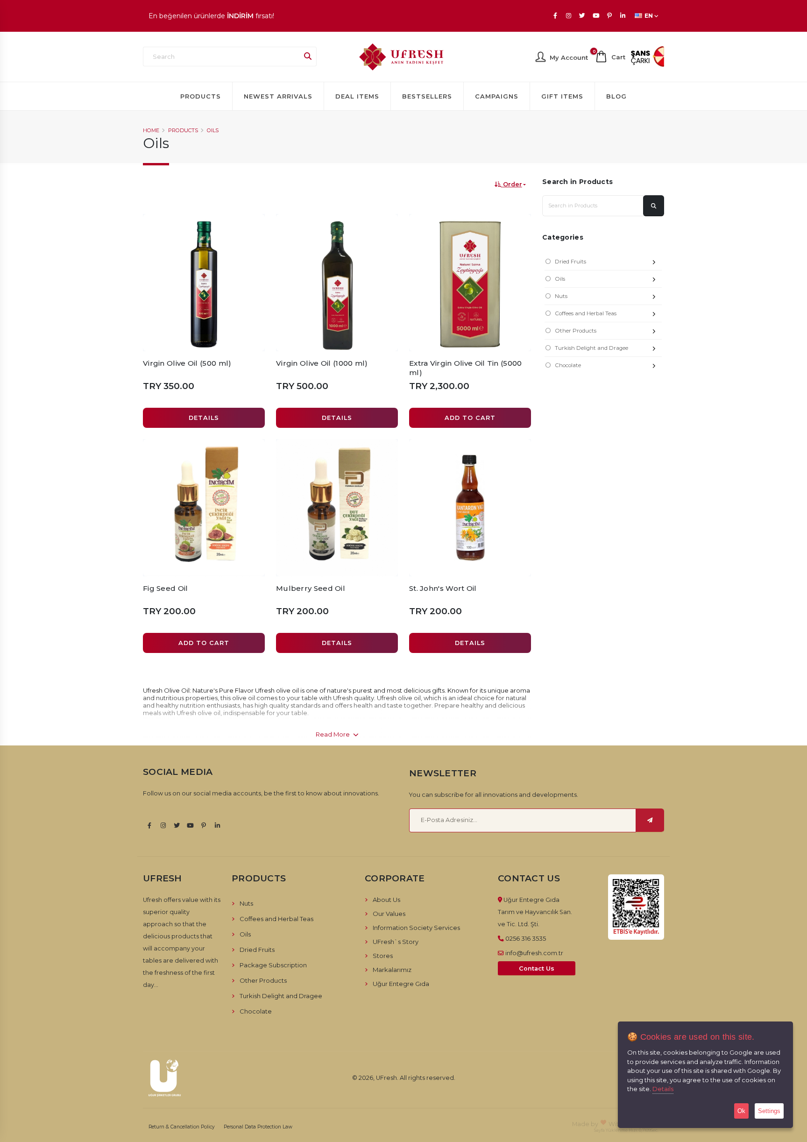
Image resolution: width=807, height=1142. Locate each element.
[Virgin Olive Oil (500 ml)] (204, 282)
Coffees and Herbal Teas (585, 313)
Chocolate (568, 365)
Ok (741, 1110)
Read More (333, 734)
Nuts (561, 296)
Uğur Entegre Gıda (401, 983)
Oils (213, 130)
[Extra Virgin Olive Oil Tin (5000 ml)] (470, 282)
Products (200, 96)
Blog (616, 96)
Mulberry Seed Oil (310, 588)
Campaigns (496, 96)
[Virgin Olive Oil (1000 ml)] (337, 282)
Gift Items (562, 96)
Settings (769, 1110)
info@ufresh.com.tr (534, 953)
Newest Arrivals (278, 96)
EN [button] (648, 15)
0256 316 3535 (525, 938)
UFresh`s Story (395, 941)
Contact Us (536, 968)
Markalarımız (392, 969)
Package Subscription (273, 965)
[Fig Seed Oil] (204, 507)
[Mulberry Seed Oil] (337, 507)
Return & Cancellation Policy (182, 1127)
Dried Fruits (570, 261)
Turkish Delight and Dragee (591, 348)
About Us (386, 899)
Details (662, 1088)
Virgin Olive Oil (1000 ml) (322, 363)
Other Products (575, 330)
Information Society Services (416, 927)
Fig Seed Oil (165, 588)
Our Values (389, 913)
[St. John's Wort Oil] (470, 507)
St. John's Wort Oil (443, 588)
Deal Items (357, 96)
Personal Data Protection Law (258, 1127)
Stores (383, 955)
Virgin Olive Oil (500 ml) (187, 363)
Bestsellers (427, 96)
